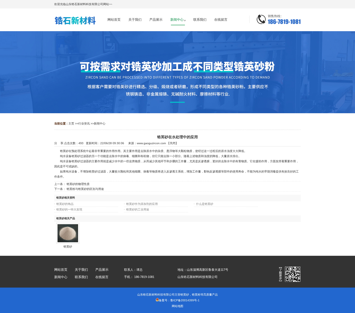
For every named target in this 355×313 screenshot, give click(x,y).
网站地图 (177, 306)
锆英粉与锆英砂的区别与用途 (85, 189)
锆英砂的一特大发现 (69, 209)
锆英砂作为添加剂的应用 (142, 204)
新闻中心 (99, 123)
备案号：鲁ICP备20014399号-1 (179, 300)
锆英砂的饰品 (65, 204)
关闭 (172, 143)
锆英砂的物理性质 (78, 184)
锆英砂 (67, 246)
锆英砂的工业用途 (137, 209)
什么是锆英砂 (204, 204)
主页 (71, 123)
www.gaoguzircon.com (151, 143)
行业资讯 (84, 123)
